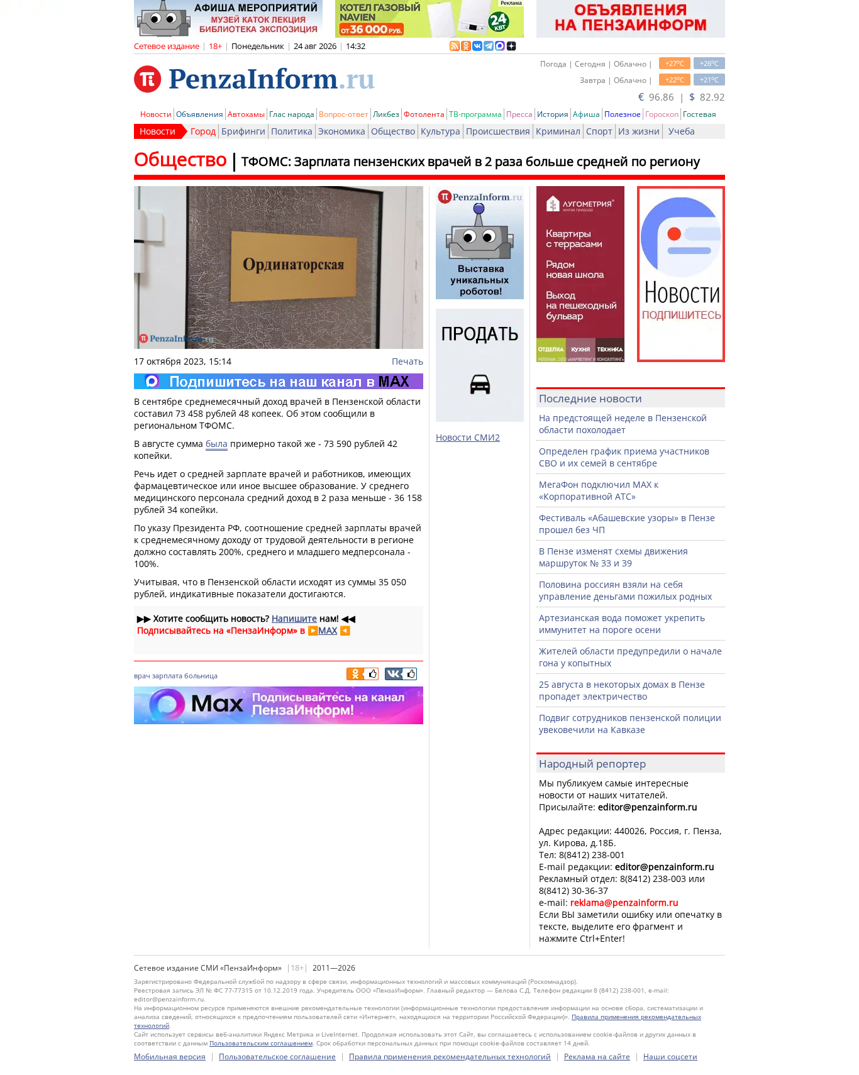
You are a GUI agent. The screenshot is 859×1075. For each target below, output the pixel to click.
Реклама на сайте (597, 1056)
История (552, 114)
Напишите (294, 618)
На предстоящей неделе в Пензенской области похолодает (623, 424)
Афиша (586, 114)
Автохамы (246, 114)
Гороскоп (662, 114)
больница (201, 675)
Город (203, 131)
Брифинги (243, 131)
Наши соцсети (670, 1056)
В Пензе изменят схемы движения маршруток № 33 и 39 (613, 557)
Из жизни (639, 131)
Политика (292, 131)
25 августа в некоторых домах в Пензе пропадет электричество (622, 690)
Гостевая (699, 114)
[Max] (278, 381)
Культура (440, 131)
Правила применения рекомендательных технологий (450, 1056)
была (217, 443)
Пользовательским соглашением (261, 1043)
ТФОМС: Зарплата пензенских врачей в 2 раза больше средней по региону (470, 161)
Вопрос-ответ (344, 114)
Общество (393, 131)
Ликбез (386, 114)
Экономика (341, 131)
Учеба (681, 131)
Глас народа (291, 114)
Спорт (599, 131)
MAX (327, 630)
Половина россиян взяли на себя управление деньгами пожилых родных (625, 590)
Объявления (199, 114)
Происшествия (498, 131)
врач (142, 675)
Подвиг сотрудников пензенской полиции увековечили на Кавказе (630, 724)
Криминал (558, 131)
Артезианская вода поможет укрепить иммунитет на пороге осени (622, 624)
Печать (407, 361)
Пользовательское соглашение (277, 1056)
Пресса (519, 114)
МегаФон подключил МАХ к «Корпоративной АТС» (598, 490)
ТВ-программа (475, 114)
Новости (156, 114)
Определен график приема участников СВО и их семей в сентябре (624, 457)
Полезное (622, 114)
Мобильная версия (170, 1056)
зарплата (167, 675)
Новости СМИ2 (468, 437)
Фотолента (424, 114)
